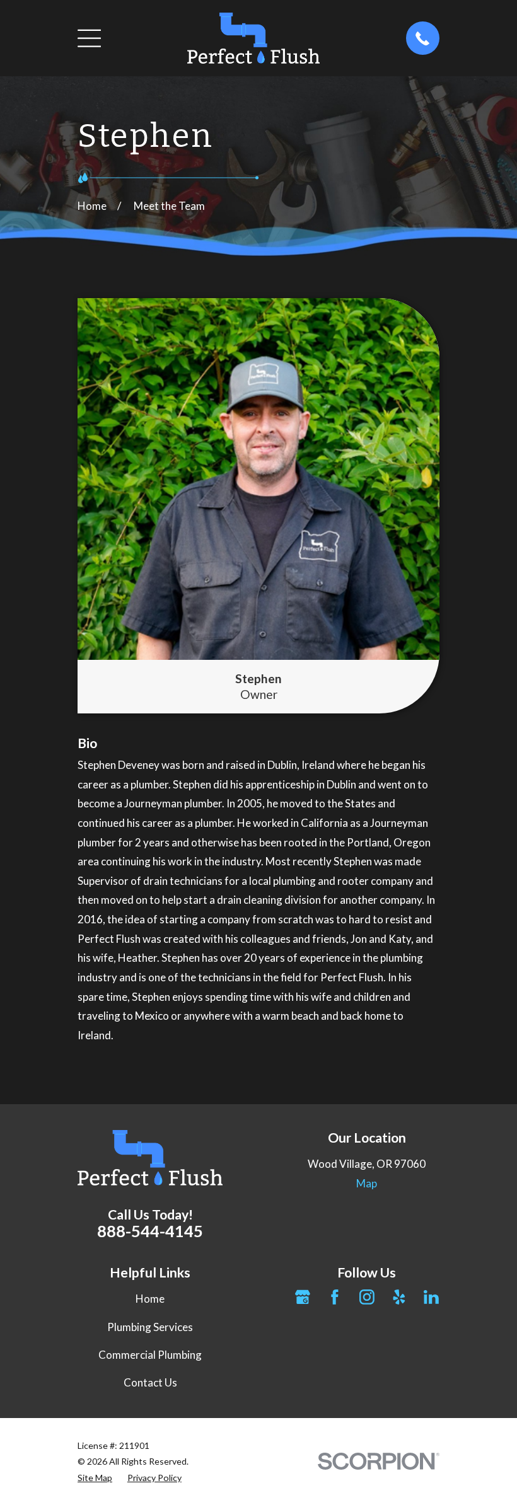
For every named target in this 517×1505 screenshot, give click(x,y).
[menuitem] (95, 1477)
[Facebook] (334, 1297)
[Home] (253, 38)
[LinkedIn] (431, 1297)
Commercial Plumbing (150, 1354)
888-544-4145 (150, 1230)
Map (366, 1183)
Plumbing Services (150, 1327)
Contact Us (150, 1382)
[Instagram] (367, 1297)
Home (150, 1298)
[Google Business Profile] (302, 1297)
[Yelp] (399, 1297)
